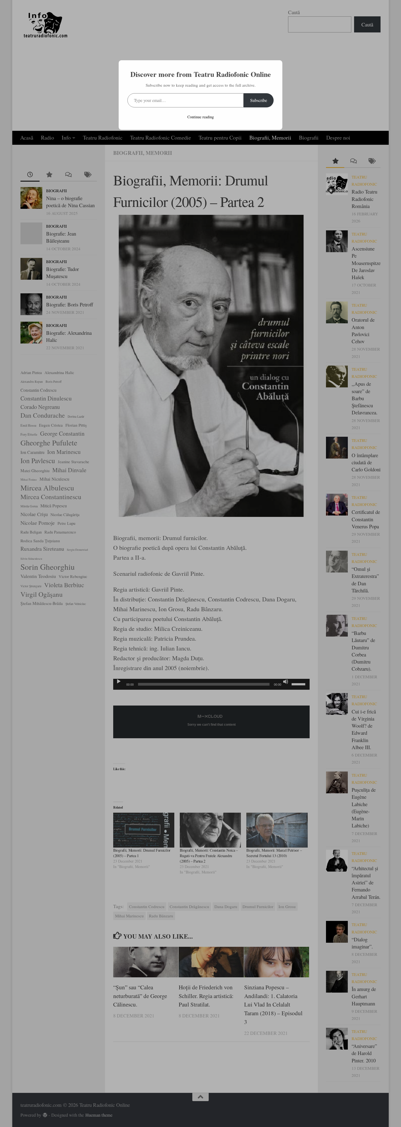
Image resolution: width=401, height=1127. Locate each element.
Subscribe (258, 100)
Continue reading (200, 116)
